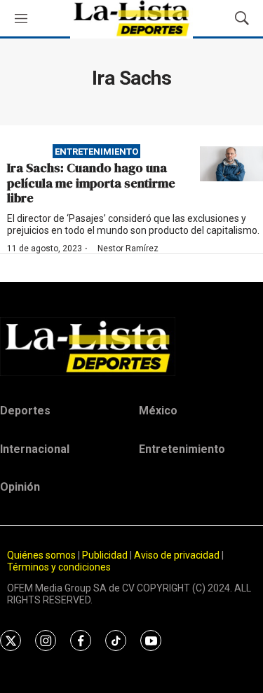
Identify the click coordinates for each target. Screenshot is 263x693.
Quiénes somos (41, 555)
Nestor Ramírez (128, 248)
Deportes (25, 410)
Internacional (34, 449)
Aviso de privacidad (177, 555)
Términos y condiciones (59, 567)
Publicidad (106, 555)
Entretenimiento (96, 151)
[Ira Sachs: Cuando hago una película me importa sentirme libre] (231, 164)
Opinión (20, 486)
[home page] (131, 346)
